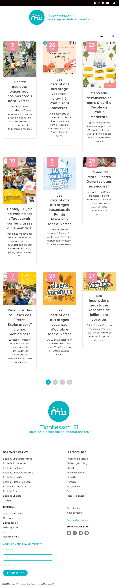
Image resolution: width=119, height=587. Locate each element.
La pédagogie (10, 522)
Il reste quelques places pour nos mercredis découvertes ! (20, 91)
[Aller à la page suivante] (69, 382)
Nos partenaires (11, 518)
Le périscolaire (76, 452)
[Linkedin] (81, 533)
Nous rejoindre (11, 536)
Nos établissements (15, 452)
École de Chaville (12, 495)
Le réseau (9, 507)
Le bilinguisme (10, 527)
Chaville (71, 467)
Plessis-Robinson (76, 495)
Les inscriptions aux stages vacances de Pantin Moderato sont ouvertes (59, 209)
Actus (6, 532)
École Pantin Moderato (15, 486)
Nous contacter (75, 512)
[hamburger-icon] (101, 36)
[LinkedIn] (103, 2)
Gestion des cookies (77, 520)
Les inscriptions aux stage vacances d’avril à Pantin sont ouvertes (59, 93)
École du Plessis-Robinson (17, 481)
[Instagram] (99, 2)
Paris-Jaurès (73, 486)
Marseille (71, 477)
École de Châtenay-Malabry (18, 472)
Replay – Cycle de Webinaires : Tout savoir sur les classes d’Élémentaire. (19, 218)
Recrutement (74, 508)
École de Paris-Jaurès (14, 463)
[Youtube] (86, 533)
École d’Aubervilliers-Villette (17, 458)
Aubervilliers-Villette (77, 458)
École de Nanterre (12, 467)
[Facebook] (95, 2)
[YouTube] (107, 2)
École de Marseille (12, 477)
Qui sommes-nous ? (13, 513)
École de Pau (10, 491)
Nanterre (71, 481)
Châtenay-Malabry (77, 463)
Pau (69, 491)
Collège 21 (8, 500)
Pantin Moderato (76, 472)
